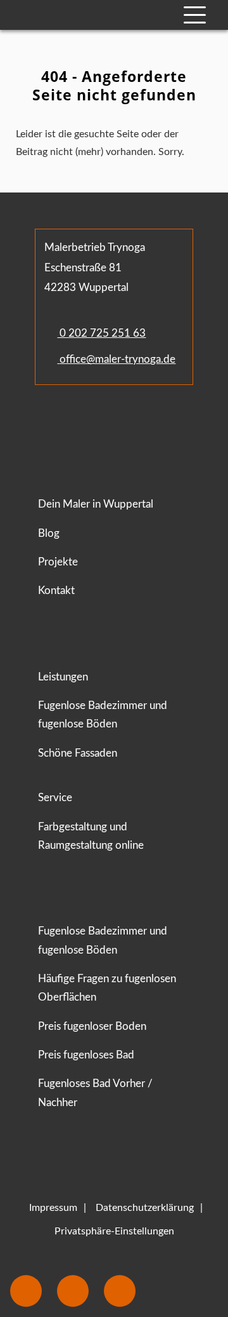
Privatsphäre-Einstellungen (114, 1231)
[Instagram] (84, 422)
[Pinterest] (110, 422)
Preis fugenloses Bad (86, 1055)
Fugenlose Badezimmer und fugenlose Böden (102, 714)
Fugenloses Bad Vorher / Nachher (95, 1092)
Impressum (53, 1208)
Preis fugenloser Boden (92, 1026)
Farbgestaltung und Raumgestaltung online (91, 836)
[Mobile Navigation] (195, 15)
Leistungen (63, 677)
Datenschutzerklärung (145, 1208)
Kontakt (56, 590)
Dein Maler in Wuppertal (95, 504)
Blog (49, 533)
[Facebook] (48, 422)
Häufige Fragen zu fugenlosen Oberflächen (107, 988)
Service (55, 797)
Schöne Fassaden (77, 753)
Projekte (58, 562)
